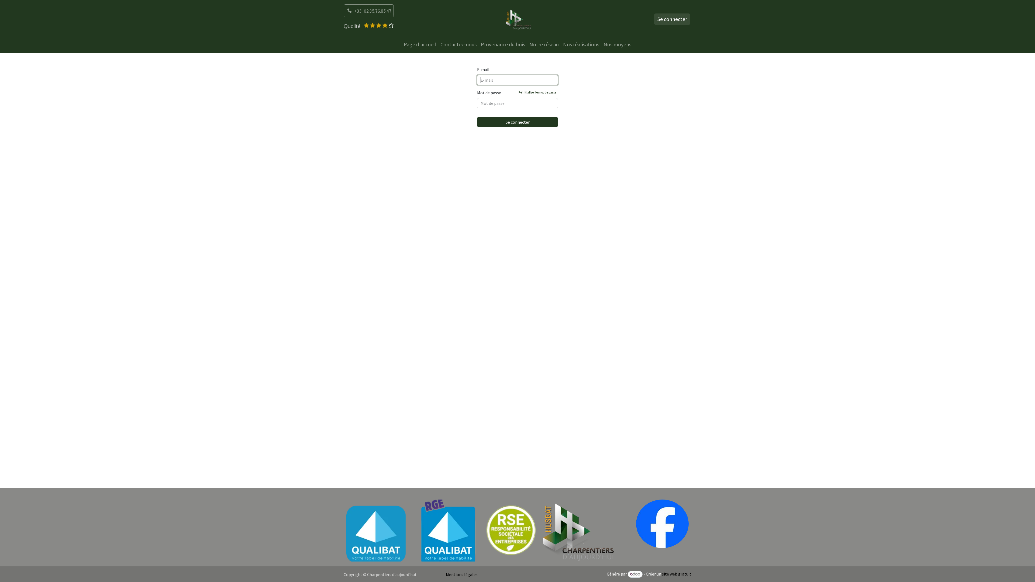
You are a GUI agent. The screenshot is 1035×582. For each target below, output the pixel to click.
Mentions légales (462, 574)
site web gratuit (676, 574)
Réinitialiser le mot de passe (537, 92)
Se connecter (672, 19)
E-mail (483, 69)
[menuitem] (420, 44)
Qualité (352, 25)
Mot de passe (516, 92)
